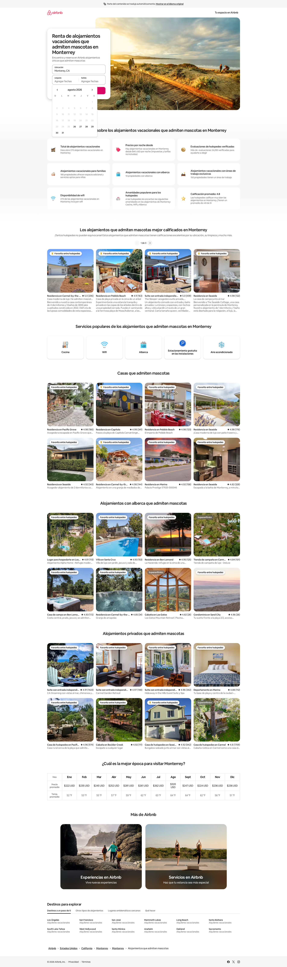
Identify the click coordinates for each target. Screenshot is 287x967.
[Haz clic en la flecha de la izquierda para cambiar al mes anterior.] (57, 90)
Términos (86, 962)
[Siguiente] (149, 243)
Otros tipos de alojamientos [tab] (89, 910)
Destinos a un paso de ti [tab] (59, 910)
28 (86, 126)
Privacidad (73, 962)
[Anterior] (137, 243)
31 (63, 132)
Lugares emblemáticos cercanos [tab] (124, 910)
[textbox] (65, 81)
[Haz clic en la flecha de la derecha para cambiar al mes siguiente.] (92, 90)
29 (92, 126)
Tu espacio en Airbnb (226, 12)
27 (80, 126)
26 (74, 126)
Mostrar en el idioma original (169, 4)
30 (57, 132)
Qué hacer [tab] (150, 910)
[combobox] (79, 71)
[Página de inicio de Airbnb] (55, 12)
